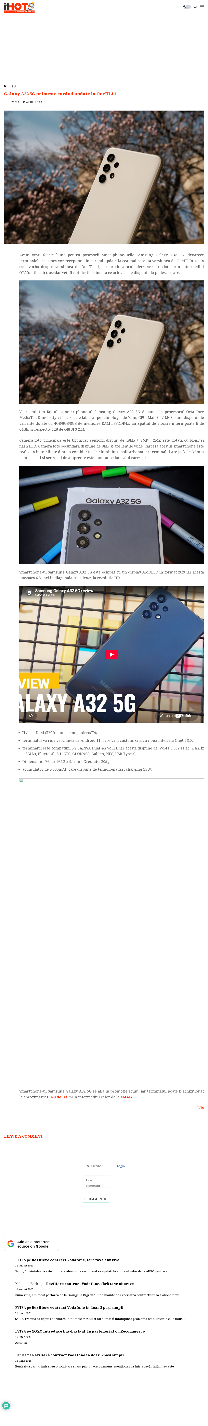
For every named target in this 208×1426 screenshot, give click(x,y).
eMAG (126, 1097)
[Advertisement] (104, 43)
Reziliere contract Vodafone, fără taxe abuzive (75, 1260)
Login (120, 1166)
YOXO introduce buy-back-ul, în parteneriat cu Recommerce (88, 1331)
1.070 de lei (57, 1097)
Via (201, 1107)
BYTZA (15, 102)
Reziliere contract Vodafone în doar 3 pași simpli (78, 1307)
